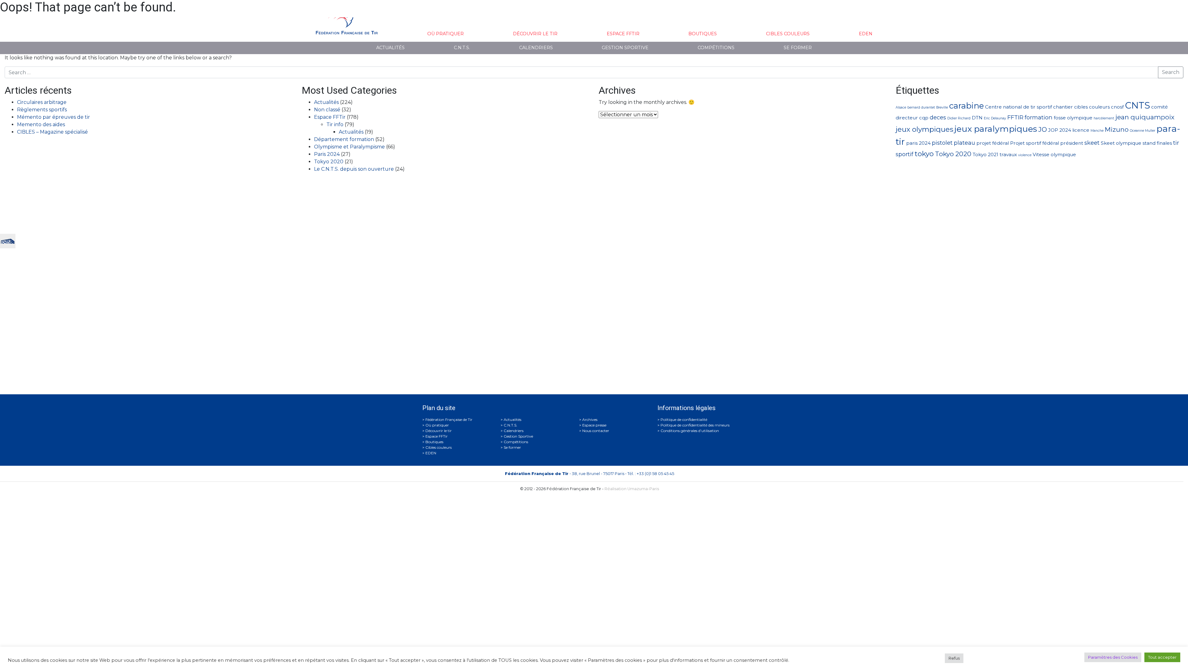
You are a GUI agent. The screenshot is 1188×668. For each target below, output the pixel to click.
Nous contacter (595, 430)
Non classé (327, 110)
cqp (923, 118)
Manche (1097, 131)
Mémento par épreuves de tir (53, 117)
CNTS (1137, 105)
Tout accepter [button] (1162, 657)
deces (938, 117)
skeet (1092, 142)
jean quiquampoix (1144, 117)
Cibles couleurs (788, 33)
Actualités (390, 47)
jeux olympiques (924, 129)
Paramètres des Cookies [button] (1113, 657)
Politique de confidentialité (684, 419)
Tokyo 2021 (985, 154)
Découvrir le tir (535, 33)
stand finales (1157, 143)
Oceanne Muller (1142, 131)
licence (1080, 130)
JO (1042, 129)
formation (1038, 117)
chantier (1063, 107)
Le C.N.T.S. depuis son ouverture (354, 169)
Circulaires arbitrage (42, 102)
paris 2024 (918, 143)
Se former (798, 47)
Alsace (901, 107)
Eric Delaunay (995, 118)
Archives (589, 419)
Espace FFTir (623, 33)
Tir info (334, 124)
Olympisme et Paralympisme (349, 147)
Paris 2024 (327, 154)
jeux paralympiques (995, 129)
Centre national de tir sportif (1018, 107)
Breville (942, 107)
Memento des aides (41, 124)
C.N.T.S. (462, 47)
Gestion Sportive (625, 47)
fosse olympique (1073, 118)
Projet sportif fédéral (1034, 143)
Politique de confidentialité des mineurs (695, 425)
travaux (1008, 154)
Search (1170, 72)
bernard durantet (921, 107)
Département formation (344, 139)
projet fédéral (992, 143)
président (1071, 143)
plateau (964, 142)
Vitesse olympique (1054, 154)
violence (1024, 155)
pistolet (942, 142)
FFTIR (1015, 117)
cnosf (1117, 107)
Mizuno (1117, 129)
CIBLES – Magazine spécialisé (52, 132)
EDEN (865, 33)
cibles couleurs (1092, 107)
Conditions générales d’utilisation (690, 430)
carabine (966, 105)
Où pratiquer (445, 33)
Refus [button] (954, 658)
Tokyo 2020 (328, 162)
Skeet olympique (1121, 143)
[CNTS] (8, 240)
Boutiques (702, 33)
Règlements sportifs (42, 110)
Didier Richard (959, 118)
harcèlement (1104, 118)
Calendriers (536, 47)
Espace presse (594, 425)
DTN (977, 118)
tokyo (924, 153)
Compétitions (716, 47)
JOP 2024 (1059, 130)
